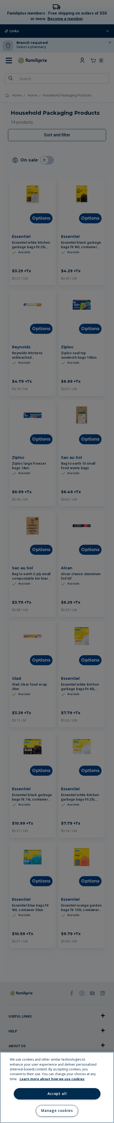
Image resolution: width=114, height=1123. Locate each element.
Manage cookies (57, 1110)
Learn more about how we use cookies (52, 1079)
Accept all (57, 1093)
